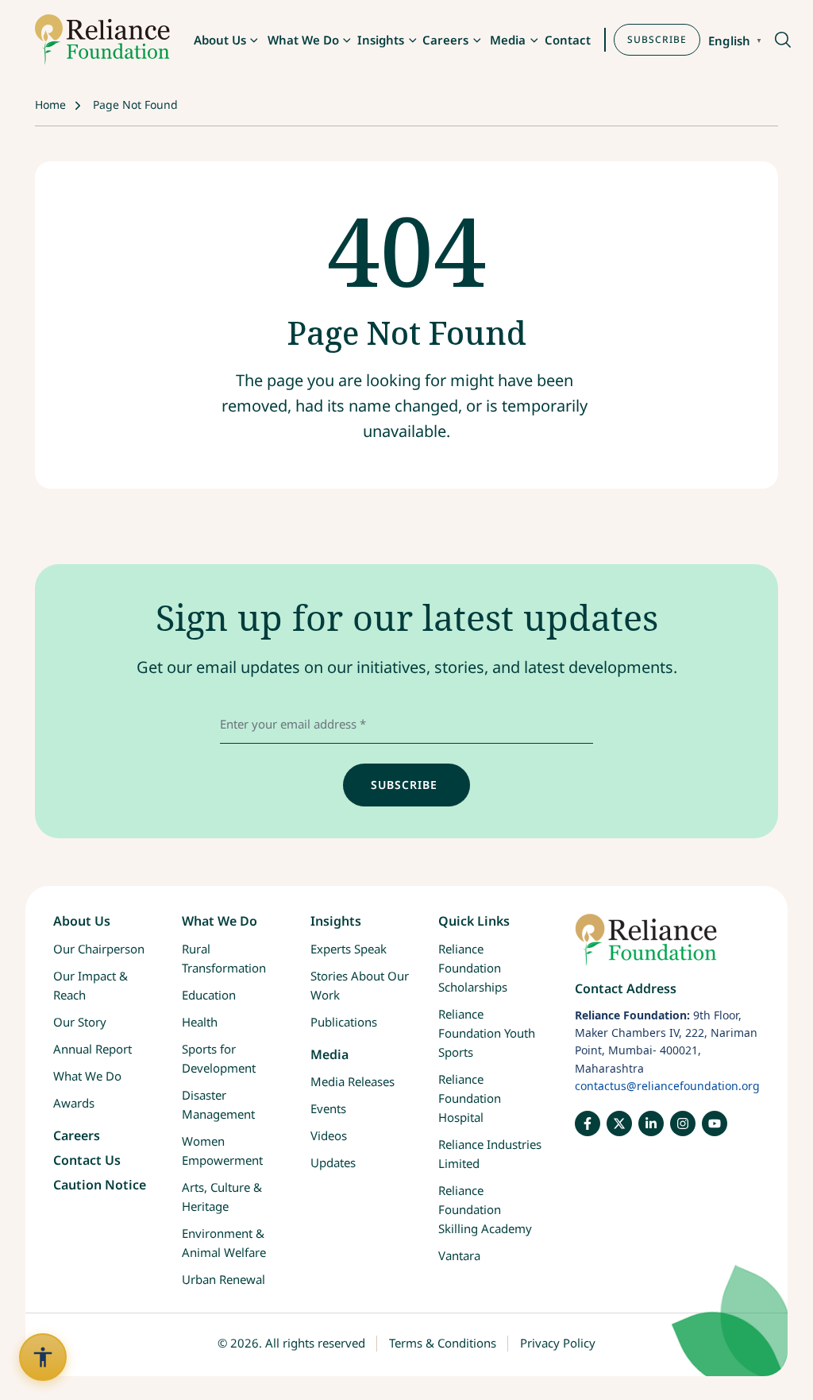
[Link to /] (667, 947)
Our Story (79, 1022)
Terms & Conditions (442, 1343)
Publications (343, 1022)
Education (209, 995)
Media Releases (352, 1081)
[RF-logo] (102, 39)
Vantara (459, 1255)
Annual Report (92, 1049)
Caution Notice (99, 1184)
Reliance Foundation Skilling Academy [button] (485, 1209)
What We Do (303, 40)
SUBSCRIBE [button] (657, 39)
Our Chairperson (98, 949)
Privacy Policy (557, 1343)
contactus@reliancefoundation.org (667, 1085)
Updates (333, 1162)
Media (508, 40)
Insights (380, 40)
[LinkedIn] (651, 1123)
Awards (73, 1103)
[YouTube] (714, 1123)
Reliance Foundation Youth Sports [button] (486, 1033)
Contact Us (87, 1160)
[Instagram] (682, 1123)
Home (50, 104)
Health (200, 1022)
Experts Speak (348, 949)
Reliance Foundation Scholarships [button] (472, 968)
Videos (328, 1135)
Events (328, 1108)
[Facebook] (587, 1123)
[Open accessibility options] (43, 1357)
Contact (568, 40)
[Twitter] (619, 1123)
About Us (220, 40)
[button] (782, 41)
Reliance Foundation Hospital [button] (469, 1098)
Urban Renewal (223, 1279)
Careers (445, 40)
